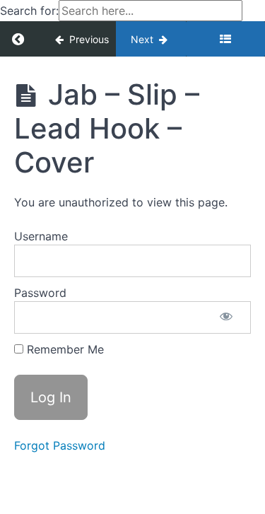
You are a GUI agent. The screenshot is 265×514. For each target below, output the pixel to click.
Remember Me (63, 349)
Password (40, 293)
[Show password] (226, 317)
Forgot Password (59, 445)
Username (41, 236)
